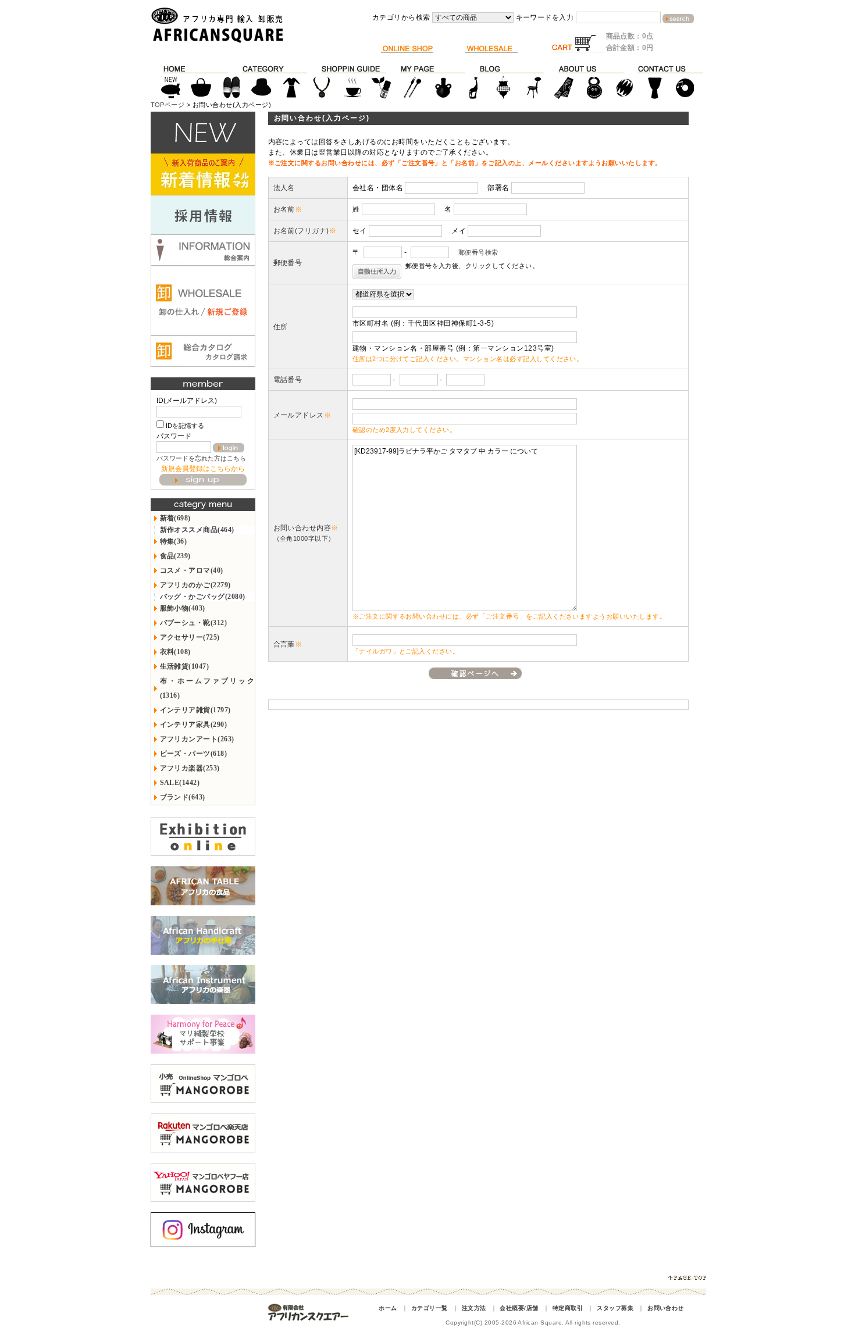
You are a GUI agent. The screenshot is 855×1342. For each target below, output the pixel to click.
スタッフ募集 (615, 1308)
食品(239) (175, 556)
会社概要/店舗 (519, 1308)
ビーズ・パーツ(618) (193, 753)
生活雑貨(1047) (184, 666)
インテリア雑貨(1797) (195, 710)
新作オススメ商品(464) (197, 530)
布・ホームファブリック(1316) (207, 688)
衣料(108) (175, 652)
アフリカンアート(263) (197, 739)
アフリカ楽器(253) (190, 768)
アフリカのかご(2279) (195, 585)
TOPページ (168, 104)
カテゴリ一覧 (429, 1308)
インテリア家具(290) (193, 724)
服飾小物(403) (182, 608)
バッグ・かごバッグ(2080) (202, 597)
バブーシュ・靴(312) (193, 623)
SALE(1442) (180, 783)
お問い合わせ (665, 1308)
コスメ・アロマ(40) (191, 570)
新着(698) (175, 518)
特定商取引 (568, 1308)
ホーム (388, 1308)
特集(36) (173, 541)
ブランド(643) (182, 797)
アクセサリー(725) (190, 637)
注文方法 (474, 1308)
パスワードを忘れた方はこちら (201, 458)
